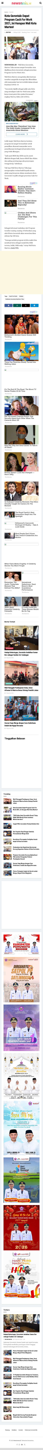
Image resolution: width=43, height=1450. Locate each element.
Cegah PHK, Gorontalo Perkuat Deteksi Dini (26, 824)
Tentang (7, 1430)
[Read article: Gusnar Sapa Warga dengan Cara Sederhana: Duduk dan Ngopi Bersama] (21, 708)
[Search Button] (41, 3)
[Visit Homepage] (21, 3)
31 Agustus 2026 (9, 657)
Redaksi (14, 1430)
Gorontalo (9, 648)
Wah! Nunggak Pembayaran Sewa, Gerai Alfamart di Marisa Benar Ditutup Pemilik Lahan (25, 801)
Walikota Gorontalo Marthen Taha (15, 299)
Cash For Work (13, 296)
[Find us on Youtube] (22, 1445)
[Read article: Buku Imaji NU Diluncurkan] (8, 1409)
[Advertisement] (21, 272)
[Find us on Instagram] (19, 1445)
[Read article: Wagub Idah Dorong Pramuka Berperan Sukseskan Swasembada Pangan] (8, 1417)
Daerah (11, 12)
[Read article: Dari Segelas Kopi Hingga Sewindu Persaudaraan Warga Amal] (8, 833)
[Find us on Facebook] (17, 1445)
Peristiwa (9, 683)
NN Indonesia (8, 1339)
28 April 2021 (17, 32)
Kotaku (21, 296)
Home (6, 12)
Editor (8, 32)
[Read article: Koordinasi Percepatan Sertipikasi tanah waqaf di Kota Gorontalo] (8, 841)
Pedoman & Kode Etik (31, 1430)
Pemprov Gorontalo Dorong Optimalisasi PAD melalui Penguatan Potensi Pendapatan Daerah (25, 857)
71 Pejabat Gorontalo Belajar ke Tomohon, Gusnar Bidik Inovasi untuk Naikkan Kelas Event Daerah (25, 1377)
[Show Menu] (2, 3)
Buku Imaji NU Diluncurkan (21, 1407)
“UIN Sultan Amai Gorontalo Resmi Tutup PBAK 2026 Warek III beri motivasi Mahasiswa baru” (25, 817)
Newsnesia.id (17, 1440)
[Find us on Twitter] (24, 1445)
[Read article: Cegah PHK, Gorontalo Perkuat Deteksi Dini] (8, 826)
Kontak (21, 1430)
